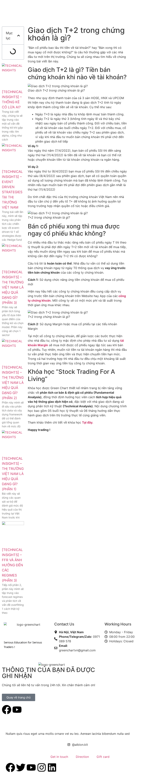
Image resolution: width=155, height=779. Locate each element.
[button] (18, 35)
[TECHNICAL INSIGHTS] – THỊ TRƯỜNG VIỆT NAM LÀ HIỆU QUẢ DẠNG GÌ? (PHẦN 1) (13, 473)
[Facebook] (6, 709)
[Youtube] (17, 709)
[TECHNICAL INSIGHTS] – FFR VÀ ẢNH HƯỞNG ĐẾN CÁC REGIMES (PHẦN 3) (12, 565)
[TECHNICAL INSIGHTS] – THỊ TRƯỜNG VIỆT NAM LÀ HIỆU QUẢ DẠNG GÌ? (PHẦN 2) (13, 382)
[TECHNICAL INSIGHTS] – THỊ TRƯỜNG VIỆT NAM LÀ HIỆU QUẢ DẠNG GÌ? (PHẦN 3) (13, 287)
